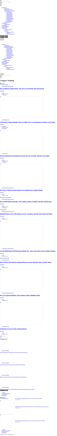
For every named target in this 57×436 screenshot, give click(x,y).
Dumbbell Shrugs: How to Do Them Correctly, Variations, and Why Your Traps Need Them (26, 214)
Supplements (4, 61)
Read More (2, 90)
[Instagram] (3, 37)
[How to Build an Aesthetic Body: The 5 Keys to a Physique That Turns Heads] (4, 84)
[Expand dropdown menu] (6, 59)
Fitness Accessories (10, 67)
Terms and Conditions (6, 393)
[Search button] (1, 77)
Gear (5, 66)
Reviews (3, 64)
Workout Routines (7, 58)
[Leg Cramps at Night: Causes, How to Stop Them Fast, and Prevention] (4, 360)
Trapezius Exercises (10, 55)
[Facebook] (0, 37)
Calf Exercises (9, 56)
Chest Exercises (9, 51)
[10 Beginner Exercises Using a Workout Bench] (21, 324)
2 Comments (4, 128)
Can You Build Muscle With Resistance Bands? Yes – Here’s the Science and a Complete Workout (28, 251)
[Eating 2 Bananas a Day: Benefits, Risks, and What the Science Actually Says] (4, 348)
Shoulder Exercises (10, 54)
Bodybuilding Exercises (8, 47)
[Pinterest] (4, 37)
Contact (3, 392)
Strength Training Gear (11, 69)
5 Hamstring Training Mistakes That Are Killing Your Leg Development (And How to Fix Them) (27, 122)
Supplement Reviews (8, 65)
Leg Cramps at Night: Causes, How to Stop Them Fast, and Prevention (12, 364)
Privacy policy (4, 394)
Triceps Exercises (10, 52)
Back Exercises (9, 49)
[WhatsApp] (7, 37)
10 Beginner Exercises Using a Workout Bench (13, 329)
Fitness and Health (5, 62)
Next (1, 336)
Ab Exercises (9, 48)
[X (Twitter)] (2, 37)
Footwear (8, 68)
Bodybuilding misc (5, 119)
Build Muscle (6, 45)
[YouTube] (6, 37)
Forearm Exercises (10, 57)
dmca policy (4, 395)
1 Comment (4, 94)
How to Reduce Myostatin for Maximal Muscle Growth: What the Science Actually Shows (25, 262)
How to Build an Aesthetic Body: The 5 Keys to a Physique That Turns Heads (22, 88)
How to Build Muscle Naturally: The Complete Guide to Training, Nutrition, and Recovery (26, 201)
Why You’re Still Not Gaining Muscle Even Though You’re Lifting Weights (21, 190)
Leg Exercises (9, 53)
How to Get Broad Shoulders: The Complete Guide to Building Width (20, 295)
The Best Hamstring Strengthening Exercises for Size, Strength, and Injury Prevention (24, 155)
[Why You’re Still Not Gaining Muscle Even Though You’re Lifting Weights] (21, 185)
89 (4, 335)
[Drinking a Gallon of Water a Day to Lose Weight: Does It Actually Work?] (4, 373)
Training (3, 44)
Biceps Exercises (10, 50)
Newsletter (2, 39)
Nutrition (3, 59)
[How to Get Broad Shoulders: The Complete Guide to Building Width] (21, 291)
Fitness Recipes (7, 60)
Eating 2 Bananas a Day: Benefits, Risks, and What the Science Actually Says (13, 352)
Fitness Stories (4, 63)
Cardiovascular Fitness (8, 46)
